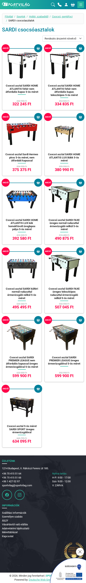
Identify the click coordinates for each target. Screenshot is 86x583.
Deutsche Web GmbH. (41, 579)
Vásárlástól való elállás (15, 524)
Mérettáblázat (10, 532)
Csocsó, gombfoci (62, 16)
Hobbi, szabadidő (38, 16)
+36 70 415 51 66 (11, 477)
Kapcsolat (7, 536)
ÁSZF (5, 520)
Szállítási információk (14, 512)
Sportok (21, 16)
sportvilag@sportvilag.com (17, 485)
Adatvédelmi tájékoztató (15, 528)
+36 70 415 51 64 (11, 473)
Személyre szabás (12, 516)
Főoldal (9, 16)
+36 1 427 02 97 (11, 481)
